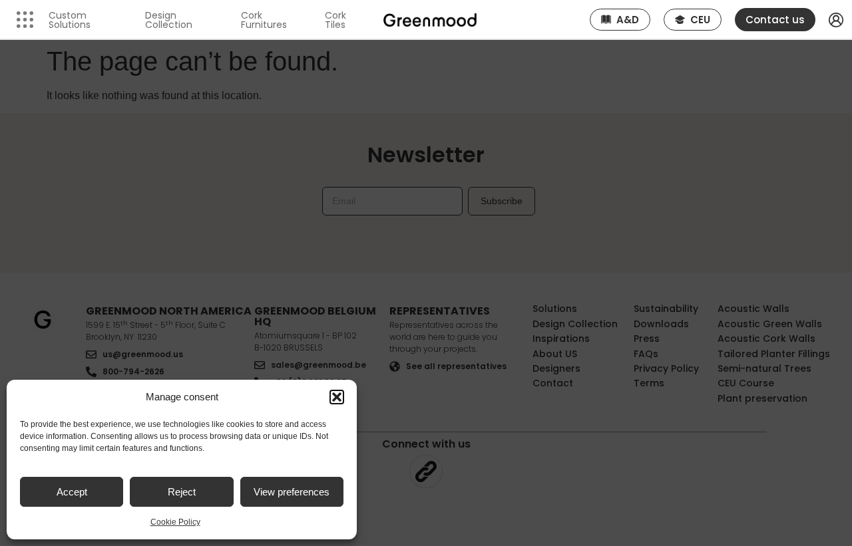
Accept (72, 491)
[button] (336, 397)
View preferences (291, 491)
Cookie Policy (175, 522)
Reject (182, 491)
